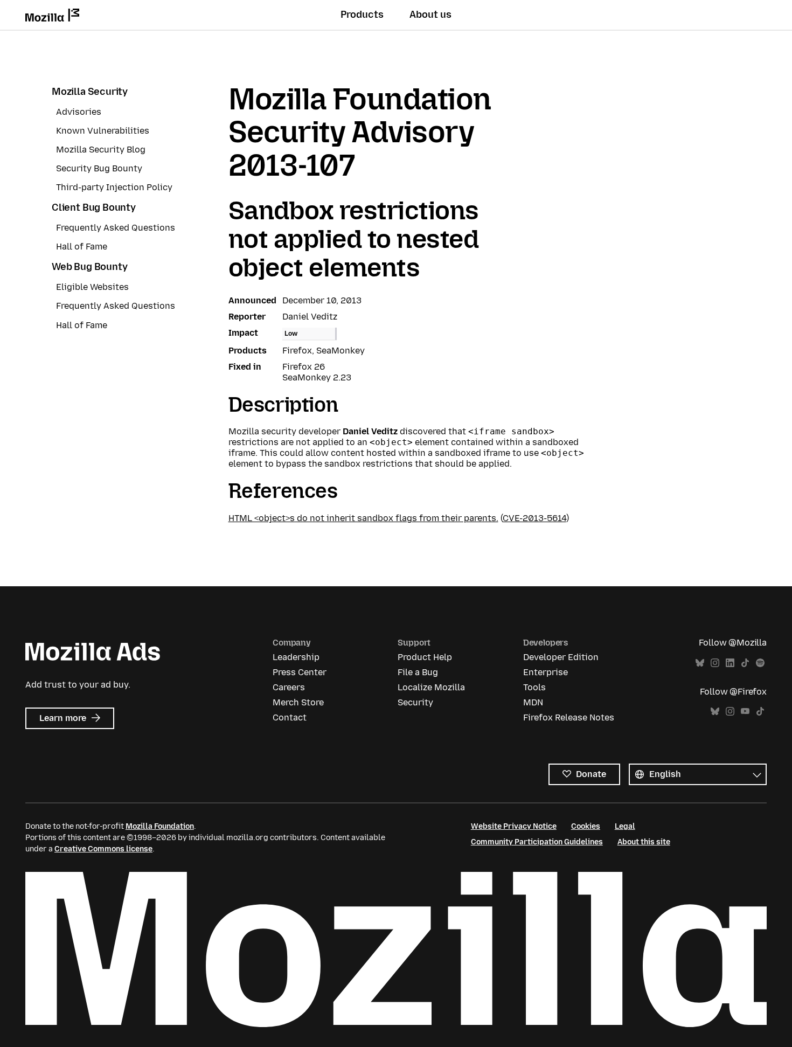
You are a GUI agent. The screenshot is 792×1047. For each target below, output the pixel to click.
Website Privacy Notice (514, 826)
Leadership (296, 657)
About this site (643, 842)
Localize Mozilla (431, 687)
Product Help (425, 657)
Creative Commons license (103, 849)
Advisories (78, 112)
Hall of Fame (81, 246)
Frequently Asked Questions (115, 228)
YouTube (745, 711)
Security (415, 702)
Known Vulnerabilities (102, 131)
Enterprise (545, 672)
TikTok (745, 663)
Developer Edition (561, 657)
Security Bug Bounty (99, 168)
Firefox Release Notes (568, 717)
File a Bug (418, 672)
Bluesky (699, 663)
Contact (290, 717)
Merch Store (298, 702)
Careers (289, 687)
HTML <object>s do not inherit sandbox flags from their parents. (363, 518)
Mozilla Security (90, 92)
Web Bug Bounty (89, 267)
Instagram (714, 663)
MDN (533, 702)
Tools (534, 687)
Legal (625, 826)
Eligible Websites (92, 287)
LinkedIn (730, 663)
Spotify (760, 663)
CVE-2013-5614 (534, 518)
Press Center (299, 672)
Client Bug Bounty (94, 207)
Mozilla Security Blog (100, 149)
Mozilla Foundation (160, 826)
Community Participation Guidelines (537, 842)
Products (362, 14)
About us (430, 14)
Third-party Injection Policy (114, 187)
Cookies (585, 826)
